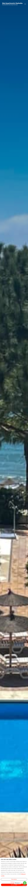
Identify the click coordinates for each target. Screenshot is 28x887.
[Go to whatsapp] (24, 883)
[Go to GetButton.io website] (25, 885)
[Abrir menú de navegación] (25, 4)
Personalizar (14, 879)
